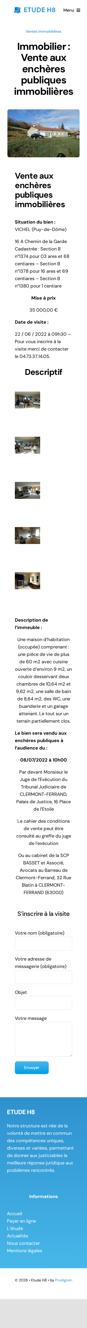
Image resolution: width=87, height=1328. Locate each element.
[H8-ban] (34, 7)
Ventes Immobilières (43, 31)
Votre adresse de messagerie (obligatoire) (40, 962)
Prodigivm (63, 1280)
